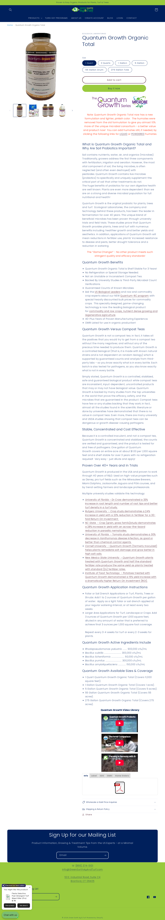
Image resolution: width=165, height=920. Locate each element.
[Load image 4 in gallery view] (62, 110)
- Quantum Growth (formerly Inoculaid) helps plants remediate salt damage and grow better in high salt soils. (121, 549)
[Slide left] (10, 110)
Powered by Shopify (95, 918)
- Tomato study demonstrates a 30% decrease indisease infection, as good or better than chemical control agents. (120, 538)
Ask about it (24, 905)
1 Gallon (122, 63)
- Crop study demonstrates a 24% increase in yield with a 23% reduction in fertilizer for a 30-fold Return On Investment (120, 515)
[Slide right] (72, 110)
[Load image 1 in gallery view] (19, 110)
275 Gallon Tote (120, 69)
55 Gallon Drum (94, 69)
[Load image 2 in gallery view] (34, 110)
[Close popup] (29, 887)
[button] (10, 10)
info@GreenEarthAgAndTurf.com (82, 869)
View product (9, 905)
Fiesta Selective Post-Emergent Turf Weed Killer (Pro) (20, 895)
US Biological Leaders (107, 292)
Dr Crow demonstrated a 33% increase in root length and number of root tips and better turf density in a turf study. (121, 503)
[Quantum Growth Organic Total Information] (120, 788)
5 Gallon (139, 63)
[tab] (86, 775)
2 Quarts (106, 63)
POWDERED (137, 134)
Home (10, 25)
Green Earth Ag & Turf (77, 918)
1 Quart (89, 63)
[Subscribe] (105, 855)
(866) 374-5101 (84, 865)
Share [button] (89, 814)
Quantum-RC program (134, 295)
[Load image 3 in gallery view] (48, 110)
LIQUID (123, 134)
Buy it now (114, 88)
